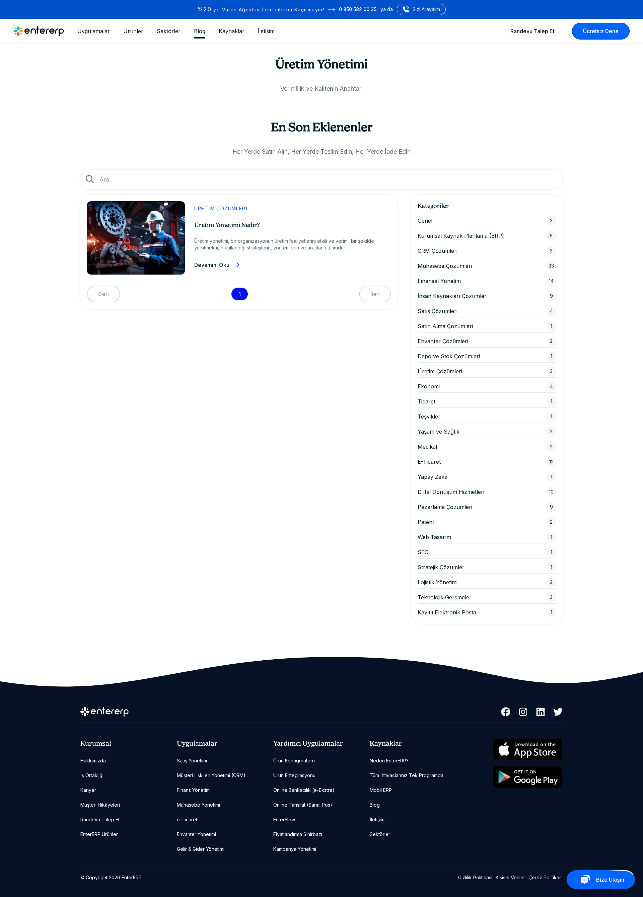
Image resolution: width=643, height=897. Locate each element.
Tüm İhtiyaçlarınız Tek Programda (406, 775)
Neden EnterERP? (389, 760)
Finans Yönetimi (194, 790)
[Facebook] (505, 712)
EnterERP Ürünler (99, 834)
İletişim (266, 31)
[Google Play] (528, 777)
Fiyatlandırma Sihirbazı (297, 834)
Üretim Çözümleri (220, 208)
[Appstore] (528, 750)
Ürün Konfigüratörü (294, 760)
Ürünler (133, 31)
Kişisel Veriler (510, 877)
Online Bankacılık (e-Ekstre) (304, 790)
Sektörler (169, 31)
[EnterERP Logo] (38, 31)
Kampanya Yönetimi (294, 849)
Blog (199, 31)
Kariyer (88, 790)
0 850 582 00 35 (357, 9)
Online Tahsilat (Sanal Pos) (302, 805)
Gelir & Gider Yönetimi (200, 849)
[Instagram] (523, 712)
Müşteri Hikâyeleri (100, 805)
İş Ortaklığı (91, 775)
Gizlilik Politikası (475, 877)
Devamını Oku (211, 264)
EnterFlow (284, 819)
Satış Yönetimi (192, 760)
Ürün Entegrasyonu (294, 775)
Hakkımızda (93, 760)
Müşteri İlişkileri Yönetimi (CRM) (211, 775)
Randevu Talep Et (532, 31)
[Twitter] (558, 712)
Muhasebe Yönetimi (198, 805)
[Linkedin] (540, 712)
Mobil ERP (381, 790)
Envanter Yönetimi (196, 834)
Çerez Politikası (545, 877)
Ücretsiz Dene (601, 31)
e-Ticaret (187, 819)
